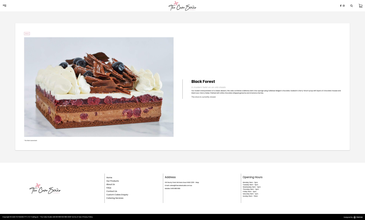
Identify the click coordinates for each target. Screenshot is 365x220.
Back (27, 33)
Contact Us (111, 191)
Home (109, 177)
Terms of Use (76, 217)
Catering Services (114, 198)
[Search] (351, 5)
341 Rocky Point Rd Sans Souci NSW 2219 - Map (182, 182)
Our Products (112, 181)
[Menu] (4, 5)
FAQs (108, 187)
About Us (110, 184)
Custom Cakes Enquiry (117, 194)
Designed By (348, 217)
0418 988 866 (175, 188)
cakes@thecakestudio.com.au (180, 185)
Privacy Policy (88, 217)
